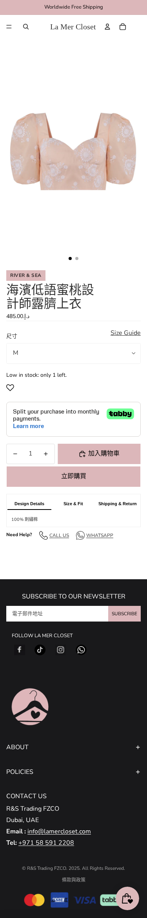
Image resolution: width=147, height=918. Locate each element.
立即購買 (73, 476)
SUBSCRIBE (124, 614)
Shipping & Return (117, 503)
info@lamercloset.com (59, 831)
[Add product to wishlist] (11, 388)
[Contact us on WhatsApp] (81, 650)
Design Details (29, 503)
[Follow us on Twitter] (40, 650)
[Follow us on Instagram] (61, 650)
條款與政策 (73, 880)
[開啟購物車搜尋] (25, 26)
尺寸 (11, 336)
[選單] (9, 27)
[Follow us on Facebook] (19, 650)
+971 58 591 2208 (46, 842)
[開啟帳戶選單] (107, 26)
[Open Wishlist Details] (138, 26)
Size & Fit (73, 503)
